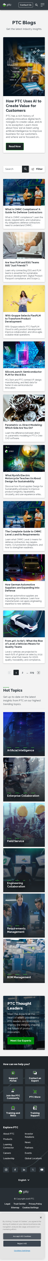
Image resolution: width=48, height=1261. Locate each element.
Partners (29, 1147)
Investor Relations (29, 1135)
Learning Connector (8, 1146)
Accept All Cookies (22, 1236)
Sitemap (15, 1208)
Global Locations (33, 1158)
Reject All (22, 1244)
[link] (20, 1040)
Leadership (8, 1158)
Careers (7, 1153)
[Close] (41, 1217)
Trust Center (19, 1204)
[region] (22, 1236)
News (28, 1142)
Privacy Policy (35, 1204)
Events (28, 1153)
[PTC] (24, 1192)
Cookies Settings (30, 1208)
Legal (7, 1204)
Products (7, 1139)
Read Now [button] (15, 146)
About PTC (8, 1134)
